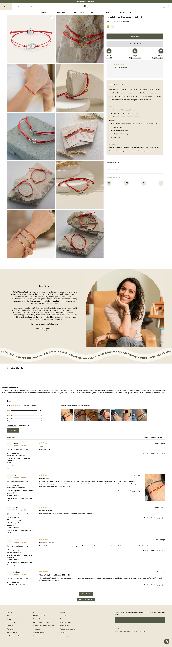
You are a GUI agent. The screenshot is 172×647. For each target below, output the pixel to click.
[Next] (161, 69)
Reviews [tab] (11, 425)
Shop (6, 6)
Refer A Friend (12, 632)
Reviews (10, 629)
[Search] (160, 6)
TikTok (135, 631)
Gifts (19, 6)
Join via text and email (140, 620)
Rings (107, 12)
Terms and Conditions (67, 629)
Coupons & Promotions (41, 622)
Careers (62, 619)
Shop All (44, 12)
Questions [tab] (24, 425)
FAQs (9, 615)
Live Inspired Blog (39, 632)
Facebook (127, 631)
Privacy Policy (64, 626)
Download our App (40, 636)
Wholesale (36, 619)
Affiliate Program (65, 622)
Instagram (118, 631)
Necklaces (78, 12)
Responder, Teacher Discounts (43, 626)
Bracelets (61, 12)
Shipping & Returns (13, 619)
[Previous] (109, 69)
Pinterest (143, 631)
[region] (104, 415)
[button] (120, 21)
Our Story (36, 629)
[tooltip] (17, 387)
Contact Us (11, 622)
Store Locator (64, 615)
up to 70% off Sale (124, 12)
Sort (146, 437)
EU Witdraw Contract (14, 636)
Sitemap (62, 632)
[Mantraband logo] (85, 6)
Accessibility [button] (64, 636)
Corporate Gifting (39, 615)
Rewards (10, 626)
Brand (31, 6)
